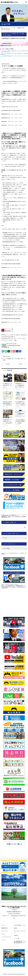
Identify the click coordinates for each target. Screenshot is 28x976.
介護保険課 (3, 344)
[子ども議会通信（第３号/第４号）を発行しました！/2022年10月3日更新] (20, 395)
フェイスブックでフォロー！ (19, 931)
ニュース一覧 (10, 33)
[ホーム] (1, 28)
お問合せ (16, 935)
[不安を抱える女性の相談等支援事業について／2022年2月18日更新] (7, 395)
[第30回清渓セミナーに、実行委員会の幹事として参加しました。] (20, 377)
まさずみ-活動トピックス (19, 925)
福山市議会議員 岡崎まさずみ (9, 2)
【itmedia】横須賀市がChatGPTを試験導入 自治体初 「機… (20, 422)
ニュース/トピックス (6, 936)
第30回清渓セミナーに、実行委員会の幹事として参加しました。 (20, 386)
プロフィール (4, 931)
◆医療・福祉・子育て (17, 33)
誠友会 (15, 928)
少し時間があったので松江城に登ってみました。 (7, 385)
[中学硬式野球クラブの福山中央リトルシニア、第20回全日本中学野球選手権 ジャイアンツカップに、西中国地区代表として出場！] (7, 414)
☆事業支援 (9, 35)
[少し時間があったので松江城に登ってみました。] (7, 377)
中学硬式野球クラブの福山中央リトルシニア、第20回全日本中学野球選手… (7, 422)
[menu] (26, 2)
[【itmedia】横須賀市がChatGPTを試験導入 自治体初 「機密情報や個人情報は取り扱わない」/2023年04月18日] (20, 414)
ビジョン (3, 933)
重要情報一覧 (4, 928)
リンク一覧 (16, 938)
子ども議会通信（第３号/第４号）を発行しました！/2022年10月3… (20, 404)
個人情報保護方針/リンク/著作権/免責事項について (20, 942)
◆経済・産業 (20, 358)
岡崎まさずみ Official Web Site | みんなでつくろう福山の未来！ (14, 907)
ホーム (2, 925)
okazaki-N (8, 356)
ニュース (3, 939)
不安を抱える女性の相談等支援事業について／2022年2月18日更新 (7, 404)
